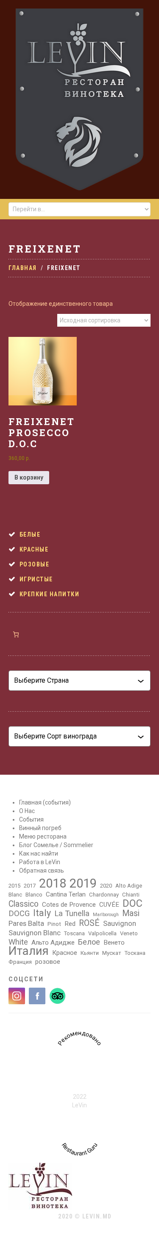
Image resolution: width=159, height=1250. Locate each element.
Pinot (54, 924)
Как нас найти (38, 853)
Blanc (15, 894)
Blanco (33, 894)
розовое (47, 962)
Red (69, 924)
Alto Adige (128, 885)
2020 (106, 885)
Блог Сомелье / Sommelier (56, 845)
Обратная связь (41, 870)
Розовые (35, 564)
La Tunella (71, 913)
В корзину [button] (28, 477)
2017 (30, 885)
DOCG (19, 913)
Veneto (129, 933)
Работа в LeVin (39, 862)
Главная (22, 267)
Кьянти (90, 953)
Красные (34, 549)
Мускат (111, 953)
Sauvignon (119, 923)
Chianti (130, 894)
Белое (89, 942)
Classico (23, 904)
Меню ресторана (43, 836)
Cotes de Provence (69, 904)
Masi (130, 913)
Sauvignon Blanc (34, 932)
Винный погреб (40, 828)
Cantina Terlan (66, 894)
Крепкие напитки (50, 594)
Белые (30, 534)
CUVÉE (109, 904)
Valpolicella (102, 933)
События (31, 819)
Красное (64, 953)
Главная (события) (45, 802)
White (18, 942)
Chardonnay (104, 894)
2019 (83, 883)
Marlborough (106, 914)
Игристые (36, 579)
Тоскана (135, 953)
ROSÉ (89, 923)
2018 (52, 883)
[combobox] (75, 680)
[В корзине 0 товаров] (15, 634)
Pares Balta (26, 923)
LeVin (79, 1105)
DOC (132, 903)
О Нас (27, 810)
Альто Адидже (53, 942)
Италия (28, 951)
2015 (14, 885)
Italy (42, 913)
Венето (114, 942)
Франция (20, 962)
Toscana (74, 933)
